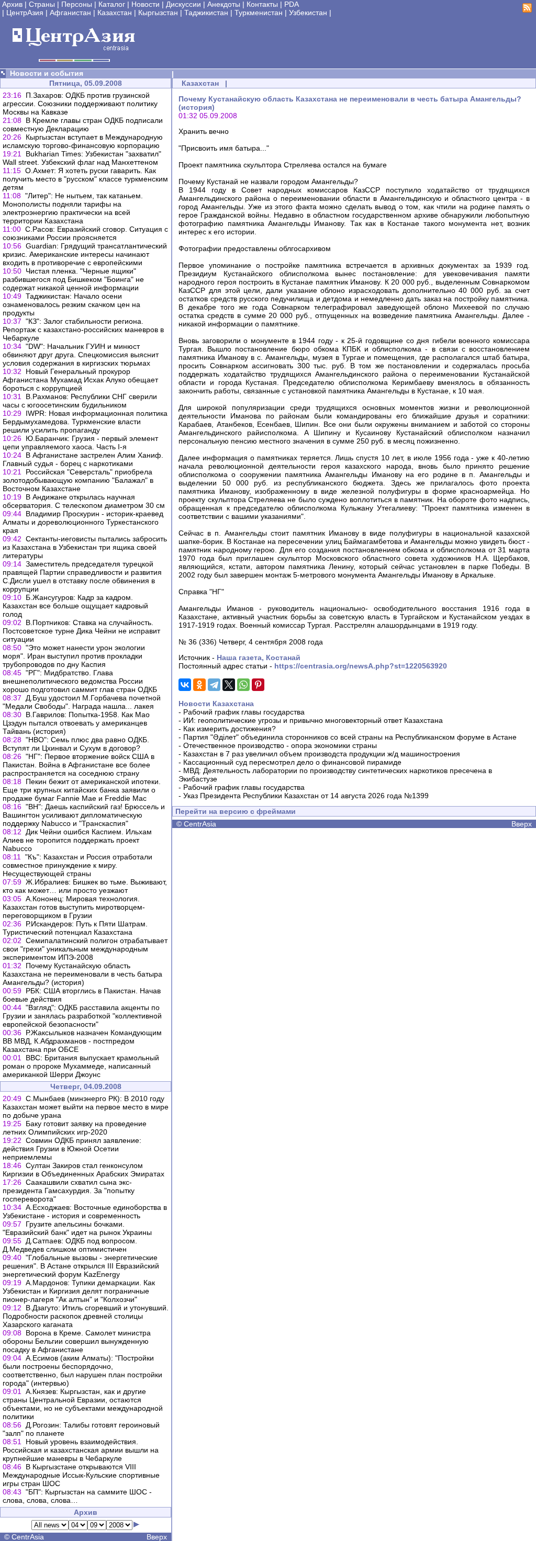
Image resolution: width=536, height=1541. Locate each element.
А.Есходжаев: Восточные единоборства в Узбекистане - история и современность (85, 1211)
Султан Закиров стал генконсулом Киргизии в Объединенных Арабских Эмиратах (83, 1169)
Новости (145, 4)
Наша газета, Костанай (258, 657)
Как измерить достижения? (229, 728)
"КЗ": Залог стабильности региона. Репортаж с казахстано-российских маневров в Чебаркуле (83, 329)
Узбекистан (308, 12)
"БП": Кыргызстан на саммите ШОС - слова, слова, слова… (77, 1496)
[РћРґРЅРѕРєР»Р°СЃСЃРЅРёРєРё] (199, 684)
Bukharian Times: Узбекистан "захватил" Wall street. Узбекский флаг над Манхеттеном (82, 158)
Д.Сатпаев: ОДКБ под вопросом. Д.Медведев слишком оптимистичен (70, 1245)
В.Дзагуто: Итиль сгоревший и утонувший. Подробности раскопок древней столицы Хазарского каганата (86, 1316)
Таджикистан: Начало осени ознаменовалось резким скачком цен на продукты (71, 304)
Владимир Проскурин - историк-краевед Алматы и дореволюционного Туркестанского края (83, 522)
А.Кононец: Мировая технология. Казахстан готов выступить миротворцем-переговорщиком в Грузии (74, 907)
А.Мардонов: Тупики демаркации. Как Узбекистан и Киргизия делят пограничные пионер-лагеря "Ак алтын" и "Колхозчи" (79, 1291)
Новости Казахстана (216, 703)
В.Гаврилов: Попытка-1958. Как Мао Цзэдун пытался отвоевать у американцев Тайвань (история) (76, 722)
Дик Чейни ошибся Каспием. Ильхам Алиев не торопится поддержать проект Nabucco (77, 840)
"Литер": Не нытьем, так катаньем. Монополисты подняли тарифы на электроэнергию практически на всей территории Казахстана (73, 208)
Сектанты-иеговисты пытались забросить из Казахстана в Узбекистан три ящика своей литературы (85, 547)
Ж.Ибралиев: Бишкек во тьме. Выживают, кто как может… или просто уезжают (85, 886)
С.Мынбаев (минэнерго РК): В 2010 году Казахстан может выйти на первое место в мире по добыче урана (86, 1106)
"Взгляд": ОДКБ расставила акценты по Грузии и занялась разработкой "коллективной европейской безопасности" (82, 1015)
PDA (291, 4)
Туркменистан (258, 12)
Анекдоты (223, 4)
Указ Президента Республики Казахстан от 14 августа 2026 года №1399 (306, 795)
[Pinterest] (258, 684)
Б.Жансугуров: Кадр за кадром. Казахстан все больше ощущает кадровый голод (75, 605)
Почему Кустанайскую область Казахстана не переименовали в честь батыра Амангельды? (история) (82, 974)
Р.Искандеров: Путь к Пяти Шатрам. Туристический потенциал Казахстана (75, 928)
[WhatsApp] (243, 684)
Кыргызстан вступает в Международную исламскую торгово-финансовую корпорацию (83, 141)
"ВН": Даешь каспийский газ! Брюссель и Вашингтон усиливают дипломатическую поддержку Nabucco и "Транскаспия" (84, 815)
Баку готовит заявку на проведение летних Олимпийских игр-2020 (75, 1127)
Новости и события (46, 73)
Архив (12, 4)
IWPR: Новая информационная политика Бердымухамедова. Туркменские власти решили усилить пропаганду (85, 421)
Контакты (262, 4)
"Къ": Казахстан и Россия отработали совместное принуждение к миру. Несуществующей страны (77, 865)
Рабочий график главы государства (244, 712)
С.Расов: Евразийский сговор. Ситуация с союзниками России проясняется (85, 233)
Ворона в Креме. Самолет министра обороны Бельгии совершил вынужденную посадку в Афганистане (77, 1341)
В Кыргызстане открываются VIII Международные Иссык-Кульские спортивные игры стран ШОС (81, 1475)
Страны (42, 4)
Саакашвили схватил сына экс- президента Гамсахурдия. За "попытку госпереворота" (69, 1190)
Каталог (111, 4)
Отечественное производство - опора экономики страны (280, 745)
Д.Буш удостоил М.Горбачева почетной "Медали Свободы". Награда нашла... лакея (82, 702)
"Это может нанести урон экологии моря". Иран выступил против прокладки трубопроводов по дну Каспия (74, 655)
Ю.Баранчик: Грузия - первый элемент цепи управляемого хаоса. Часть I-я (80, 442)
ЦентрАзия (24, 12)
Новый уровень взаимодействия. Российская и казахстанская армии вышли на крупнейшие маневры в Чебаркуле (81, 1450)
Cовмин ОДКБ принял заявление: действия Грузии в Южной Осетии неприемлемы (72, 1148)
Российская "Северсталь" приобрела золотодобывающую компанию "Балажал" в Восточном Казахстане (78, 480)
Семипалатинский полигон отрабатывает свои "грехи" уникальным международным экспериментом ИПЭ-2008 (85, 948)
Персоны (76, 4)
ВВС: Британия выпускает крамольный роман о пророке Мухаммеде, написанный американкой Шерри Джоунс (81, 1066)
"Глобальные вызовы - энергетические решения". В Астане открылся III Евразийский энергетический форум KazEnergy (81, 1265)
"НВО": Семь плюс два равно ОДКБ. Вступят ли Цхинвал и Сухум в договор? (76, 743)
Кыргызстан (158, 12)
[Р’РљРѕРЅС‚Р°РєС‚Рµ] (184, 684)
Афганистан (70, 12)
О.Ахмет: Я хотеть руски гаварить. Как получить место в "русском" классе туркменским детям (85, 178)
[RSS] (527, 10)
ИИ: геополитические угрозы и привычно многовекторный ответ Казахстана (313, 720)
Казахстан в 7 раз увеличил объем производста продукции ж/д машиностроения (321, 754)
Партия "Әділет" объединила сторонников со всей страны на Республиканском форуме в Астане (350, 737)
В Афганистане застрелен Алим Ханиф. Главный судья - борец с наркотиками (83, 459)
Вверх (157, 1537)
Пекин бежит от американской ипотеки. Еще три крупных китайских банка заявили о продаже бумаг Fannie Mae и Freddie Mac (82, 789)
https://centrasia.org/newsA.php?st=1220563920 (360, 666)
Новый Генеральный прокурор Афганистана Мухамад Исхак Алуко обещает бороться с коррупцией (80, 379)
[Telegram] (214, 684)
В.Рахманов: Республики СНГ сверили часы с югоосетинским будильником (80, 400)
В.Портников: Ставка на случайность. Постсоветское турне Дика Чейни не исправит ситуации (81, 630)
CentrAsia (28, 1537)
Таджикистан (206, 12)
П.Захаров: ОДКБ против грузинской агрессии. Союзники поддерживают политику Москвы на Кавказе (80, 103)
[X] (228, 684)
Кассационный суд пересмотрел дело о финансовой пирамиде (292, 762)
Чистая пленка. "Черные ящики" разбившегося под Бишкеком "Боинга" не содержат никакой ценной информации (73, 279)
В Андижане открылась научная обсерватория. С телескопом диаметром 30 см (84, 501)
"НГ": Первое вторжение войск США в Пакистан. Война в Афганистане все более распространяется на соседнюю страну (78, 764)
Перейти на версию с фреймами (235, 811)
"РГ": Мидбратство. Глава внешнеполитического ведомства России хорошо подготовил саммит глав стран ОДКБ (80, 681)
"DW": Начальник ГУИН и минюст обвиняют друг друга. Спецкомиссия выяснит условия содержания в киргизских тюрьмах (81, 354)
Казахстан (114, 12)
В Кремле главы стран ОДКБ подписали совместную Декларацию (83, 124)
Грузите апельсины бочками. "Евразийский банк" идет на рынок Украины (77, 1228)
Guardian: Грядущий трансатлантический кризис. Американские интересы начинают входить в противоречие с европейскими (85, 254)
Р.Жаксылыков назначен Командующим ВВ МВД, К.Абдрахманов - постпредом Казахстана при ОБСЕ (82, 1040)
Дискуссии (183, 4)
